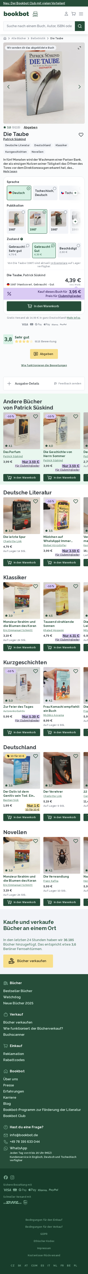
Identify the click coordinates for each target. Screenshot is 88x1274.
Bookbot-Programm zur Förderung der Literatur (42, 1110)
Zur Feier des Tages (18, 706)
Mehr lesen (10, 171)
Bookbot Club (14, 1116)
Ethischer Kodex (44, 1241)
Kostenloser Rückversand (44, 1255)
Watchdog (12, 997)
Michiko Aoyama (53, 715)
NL (55, 1265)
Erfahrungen (13, 1091)
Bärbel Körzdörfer (54, 545)
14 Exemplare (59, 263)
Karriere (9, 1097)
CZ (13, 1265)
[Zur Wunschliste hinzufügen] (81, 134)
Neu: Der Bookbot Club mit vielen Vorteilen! (34, 3)
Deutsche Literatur (27, 493)
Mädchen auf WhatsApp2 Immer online (57, 541)
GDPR (43, 1234)
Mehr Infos (73, 317)
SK (19, 1265)
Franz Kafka (50, 881)
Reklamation (13, 1054)
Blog (7, 1104)
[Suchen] (80, 26)
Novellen (15, 832)
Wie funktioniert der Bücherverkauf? (33, 1028)
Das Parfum (11, 452)
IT (48, 1265)
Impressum (44, 1248)
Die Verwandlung (56, 876)
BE (69, 1265)
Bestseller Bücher (17, 991)
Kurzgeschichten (25, 662)
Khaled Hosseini (53, 630)
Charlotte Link (12, 541)
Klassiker (15, 577)
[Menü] (81, 14)
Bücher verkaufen (18, 1022)
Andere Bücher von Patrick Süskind (28, 404)
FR (62, 1265)
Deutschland (19, 747)
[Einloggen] (66, 14)
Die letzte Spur (14, 537)
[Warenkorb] (73, 14)
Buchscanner (14, 1035)
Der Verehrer (53, 791)
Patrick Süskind (14, 139)
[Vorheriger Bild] (8, 86)
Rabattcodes (14, 1060)
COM (34, 1265)
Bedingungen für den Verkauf (44, 1226)
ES (42, 1265)
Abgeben (30, 127)
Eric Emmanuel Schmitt (18, 630)
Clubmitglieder (69, 296)
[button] (44, 83)
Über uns (10, 1079)
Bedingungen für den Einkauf (44, 1219)
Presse (8, 1085)
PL (75, 1265)
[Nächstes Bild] (79, 86)
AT (26, 1265)
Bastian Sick (11, 800)
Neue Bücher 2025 (18, 1003)
